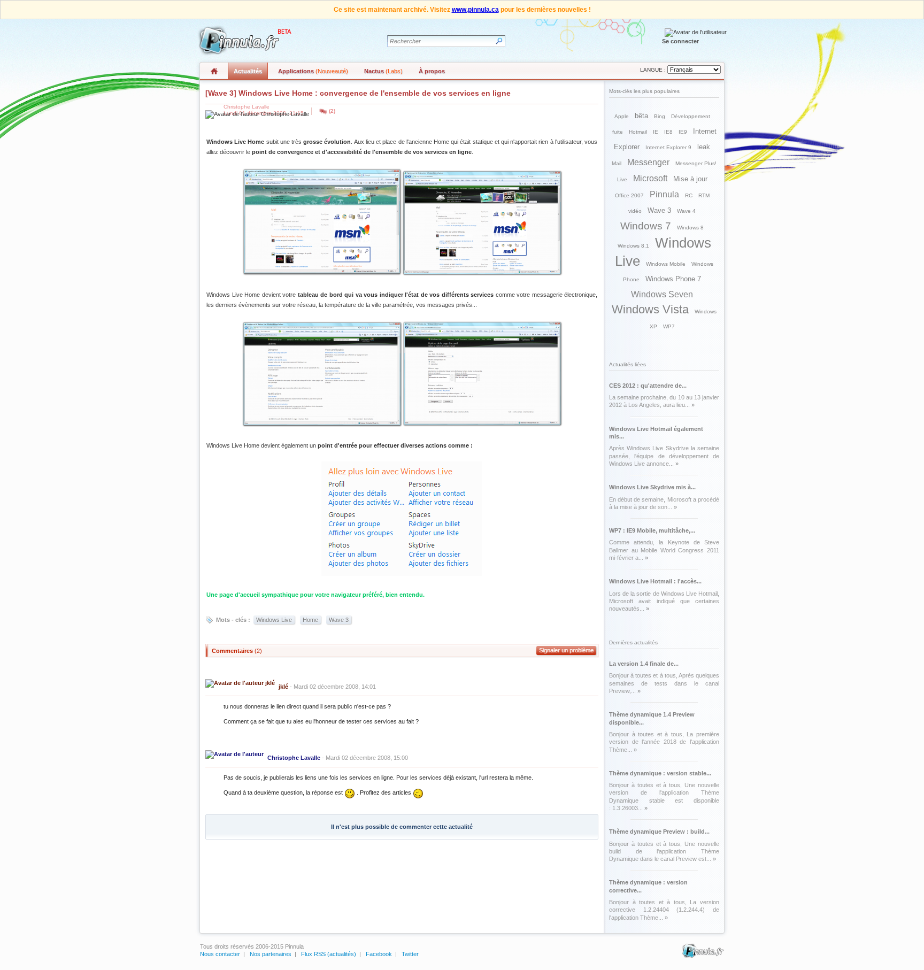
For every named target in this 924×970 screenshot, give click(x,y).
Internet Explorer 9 (668, 147)
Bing (659, 116)
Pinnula (664, 194)
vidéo (635, 211)
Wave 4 (686, 211)
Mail (616, 163)
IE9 (683, 132)
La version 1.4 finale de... (644, 663)
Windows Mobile (666, 264)
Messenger (648, 162)
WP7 (669, 326)
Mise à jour (690, 179)
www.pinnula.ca (475, 9)
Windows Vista (650, 309)
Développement (690, 116)
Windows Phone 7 (673, 279)
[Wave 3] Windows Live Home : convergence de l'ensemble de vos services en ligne (358, 93)
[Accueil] (243, 40)
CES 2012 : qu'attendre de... (648, 385)
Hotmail (638, 132)
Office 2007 (629, 195)
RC (688, 195)
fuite (617, 132)
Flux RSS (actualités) (328, 954)
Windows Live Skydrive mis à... (652, 487)
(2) (332, 111)
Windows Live (274, 620)
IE (655, 132)
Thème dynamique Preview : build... (659, 831)
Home (310, 620)
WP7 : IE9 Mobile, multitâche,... (652, 530)
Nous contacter (220, 954)
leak (703, 147)
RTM (704, 195)
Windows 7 (645, 226)
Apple (621, 116)
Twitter (410, 954)
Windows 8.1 (633, 246)
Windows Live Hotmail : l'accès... (655, 581)
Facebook (379, 954)
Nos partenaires (270, 954)
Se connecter (680, 41)
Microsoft (650, 178)
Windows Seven (662, 294)
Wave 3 (339, 620)
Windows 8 (690, 227)
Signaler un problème (566, 650)
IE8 (668, 132)
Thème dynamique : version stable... (660, 773)
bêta (641, 116)
